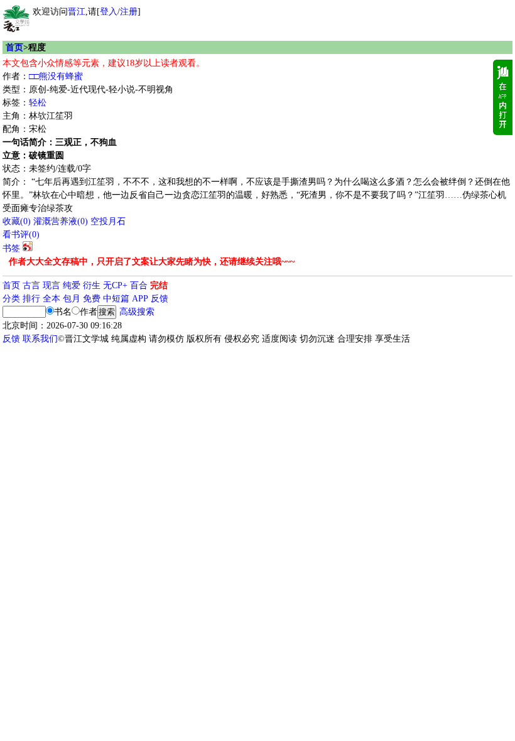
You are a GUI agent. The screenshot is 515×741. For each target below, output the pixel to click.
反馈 (159, 298)
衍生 (91, 285)
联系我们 (40, 338)
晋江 (76, 11)
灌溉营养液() (60, 221)
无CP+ (115, 285)
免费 (91, 298)
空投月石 (108, 221)
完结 (159, 285)
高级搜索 (136, 311)
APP (140, 298)
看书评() (21, 234)
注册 (129, 11)
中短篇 (116, 298)
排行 (31, 298)
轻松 (37, 102)
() (17, 221)
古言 (31, 285)
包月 (71, 298)
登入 (108, 11)
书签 (11, 248)
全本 (51, 298)
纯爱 (71, 285)
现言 (51, 285)
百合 (139, 285)
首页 (14, 47)
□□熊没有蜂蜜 (56, 76)
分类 (11, 298)
